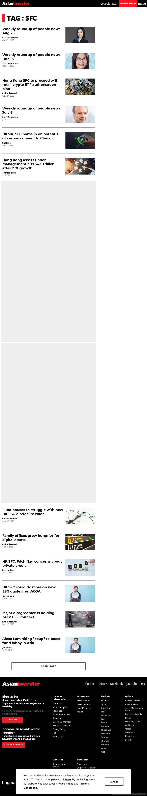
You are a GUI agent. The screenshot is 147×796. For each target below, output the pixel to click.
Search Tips (58, 736)
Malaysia (105, 726)
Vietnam (105, 744)
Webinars (129, 725)
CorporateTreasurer (86, 767)
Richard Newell (9, 93)
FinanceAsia (82, 764)
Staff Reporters (10, 37)
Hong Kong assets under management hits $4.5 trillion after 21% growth (28, 164)
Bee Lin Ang (8, 570)
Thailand (105, 741)
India (103, 711)
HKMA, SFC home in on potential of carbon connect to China (31, 136)
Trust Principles (60, 707)
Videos (128, 728)
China (103, 704)
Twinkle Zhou (9, 172)
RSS (54, 732)
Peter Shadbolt (9, 518)
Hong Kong (106, 708)
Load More (48, 666)
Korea (104, 722)
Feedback (57, 710)
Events (128, 717)
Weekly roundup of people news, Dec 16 (31, 57)
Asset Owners (83, 704)
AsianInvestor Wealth (59, 765)
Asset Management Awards (134, 709)
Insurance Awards (133, 714)
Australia (105, 700)
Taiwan (104, 737)
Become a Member (62, 721)
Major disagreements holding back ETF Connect (28, 615)
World (104, 748)
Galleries (129, 732)
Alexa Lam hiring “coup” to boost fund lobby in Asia (31, 641)
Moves (80, 711)
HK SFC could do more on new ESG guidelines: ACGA (29, 589)
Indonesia (105, 715)
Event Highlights (132, 721)
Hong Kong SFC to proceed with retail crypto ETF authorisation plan (30, 85)
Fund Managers (84, 708)
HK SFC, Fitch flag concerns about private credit (32, 563)
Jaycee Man (8, 596)
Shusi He (6, 142)
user (115, 3)
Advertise (57, 718)
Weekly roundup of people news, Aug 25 (31, 31)
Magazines (130, 736)
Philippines (106, 730)
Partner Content (132, 700)
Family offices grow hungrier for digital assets (30, 538)
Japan (103, 719)
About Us (57, 703)
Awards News (131, 704)
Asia (103, 751)
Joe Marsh (7, 647)
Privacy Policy (59, 729)
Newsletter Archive (61, 714)
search (105, 3)
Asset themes (83, 700)
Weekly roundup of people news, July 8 (31, 110)
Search (128, 739)
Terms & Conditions (62, 725)
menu (142, 3)
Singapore (105, 733)
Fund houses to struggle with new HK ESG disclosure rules (32, 512)
